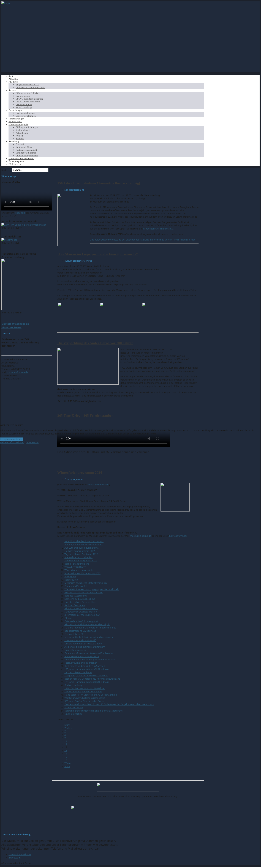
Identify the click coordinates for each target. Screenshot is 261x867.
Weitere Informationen (12, 442)
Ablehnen (18, 439)
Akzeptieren (6, 439)
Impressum (32, 442)
